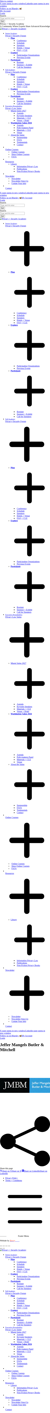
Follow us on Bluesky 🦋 (11, 8)
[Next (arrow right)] (4, 1248)
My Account (5, 11)
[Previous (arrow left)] (1, 1248)
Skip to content (6, 1)
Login (2, 13)
